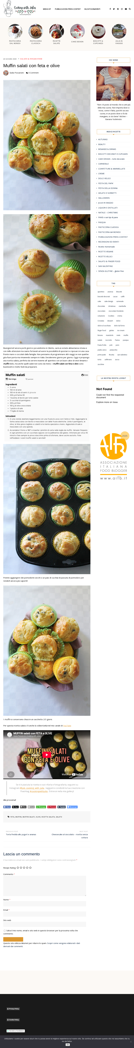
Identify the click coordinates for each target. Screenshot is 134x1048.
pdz (111, 345)
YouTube (67, 725)
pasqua (126, 340)
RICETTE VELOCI (105, 256)
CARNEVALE (103, 164)
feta (12, 817)
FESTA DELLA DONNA (108, 188)
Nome (6, 899)
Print (86, 375)
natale (100, 340)
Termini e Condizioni (16, 1031)
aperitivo (101, 292)
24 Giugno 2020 (10, 59)
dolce (118, 321)
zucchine (101, 364)
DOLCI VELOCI (104, 178)
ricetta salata (48, 817)
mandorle (109, 335)
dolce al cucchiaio (104, 326)
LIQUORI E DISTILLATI (108, 207)
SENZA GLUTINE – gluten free (111, 271)
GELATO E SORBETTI (107, 193)
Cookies (111, 316)
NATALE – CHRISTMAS (108, 212)
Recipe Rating (9, 867)
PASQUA (102, 222)
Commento (9, 874)
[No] (130, 1041)
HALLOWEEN (104, 198)
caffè (122, 296)
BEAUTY (101, 144)
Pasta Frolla (102, 345)
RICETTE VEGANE (105, 251)
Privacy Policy (14, 1009)
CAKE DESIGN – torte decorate (111, 159)
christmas (111, 306)
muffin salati (29, 817)
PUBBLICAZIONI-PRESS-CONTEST (113, 237)
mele (118, 335)
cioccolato (101, 311)
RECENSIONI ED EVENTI (108, 242)
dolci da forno (119, 326)
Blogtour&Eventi (92, 9)
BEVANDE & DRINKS (107, 149)
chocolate (101, 306)
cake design (108, 301)
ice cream (120, 330)
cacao (115, 296)
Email (6, 910)
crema (119, 316)
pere (117, 345)
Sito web (7, 920)
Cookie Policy (14, 1020)
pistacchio (113, 350)
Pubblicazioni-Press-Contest (68, 9)
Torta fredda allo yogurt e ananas (21, 834)
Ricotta (111, 355)
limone (100, 335)
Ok (68, 1045)
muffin (18, 817)
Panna (117, 340)
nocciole (108, 340)
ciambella (122, 306)
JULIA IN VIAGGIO (105, 203)
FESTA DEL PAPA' (105, 183)
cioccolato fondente (116, 311)
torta (99, 359)
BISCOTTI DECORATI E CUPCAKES (113, 154)
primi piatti (102, 355)
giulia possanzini (17, 72)
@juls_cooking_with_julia (32, 788)
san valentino (122, 355)
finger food (102, 330)
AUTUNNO (103, 139)
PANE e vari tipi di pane (108, 217)
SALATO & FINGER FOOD (31, 59)
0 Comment (34, 72)
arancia (110, 292)
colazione (101, 316)
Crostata (101, 321)
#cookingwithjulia (39, 791)
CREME (101, 173)
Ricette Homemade (106, 246)
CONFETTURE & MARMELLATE (111, 168)
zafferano (108, 359)
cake (99, 301)
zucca (117, 359)
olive (38, 817)
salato (59, 817)
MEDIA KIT (47, 9)
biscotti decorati (104, 296)
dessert (110, 321)
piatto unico (102, 350)
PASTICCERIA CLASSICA (108, 227)
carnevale (120, 301)
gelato (111, 330)
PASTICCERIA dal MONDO (109, 232)
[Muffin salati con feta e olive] (46, 145)
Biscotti (119, 292)
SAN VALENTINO (105, 266)
